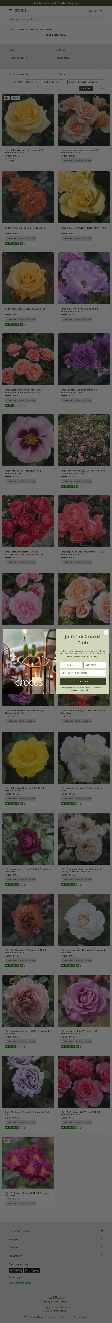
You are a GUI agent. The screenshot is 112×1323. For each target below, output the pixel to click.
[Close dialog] (105, 632)
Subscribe (83, 681)
